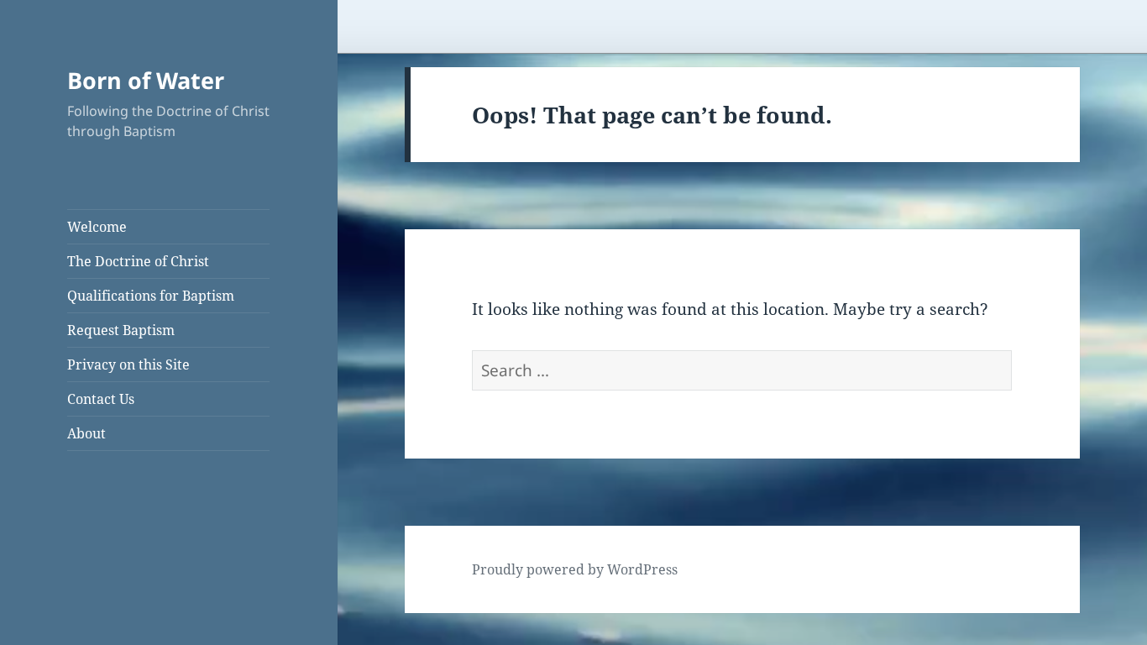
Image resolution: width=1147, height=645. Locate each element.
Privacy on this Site (128, 364)
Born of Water (145, 80)
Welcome (97, 227)
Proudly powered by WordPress (575, 569)
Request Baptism (121, 330)
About (86, 433)
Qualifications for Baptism (150, 295)
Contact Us (100, 399)
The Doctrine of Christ (138, 261)
